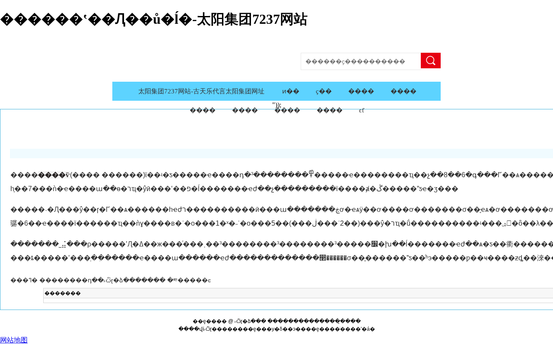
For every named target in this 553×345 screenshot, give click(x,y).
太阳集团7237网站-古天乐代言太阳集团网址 (201, 91)
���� (431, 60)
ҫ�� (324, 91)
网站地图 (14, 340)
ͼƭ (361, 110)
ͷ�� (290, 91)
